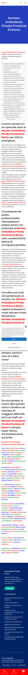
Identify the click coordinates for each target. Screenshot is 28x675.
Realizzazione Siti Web (15, 660)
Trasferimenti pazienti (11, 602)
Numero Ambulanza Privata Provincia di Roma (13, 118)
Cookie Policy (22, 665)
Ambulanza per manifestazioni (13, 622)
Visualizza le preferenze (14, 347)
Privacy (14, 665)
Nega (14, 343)
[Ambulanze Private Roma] (4, 3)
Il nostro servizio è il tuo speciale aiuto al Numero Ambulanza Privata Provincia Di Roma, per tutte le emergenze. (14, 67)
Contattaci (9, 588)
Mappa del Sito (6, 665)
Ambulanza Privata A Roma (12, 624)
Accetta (14, 339)
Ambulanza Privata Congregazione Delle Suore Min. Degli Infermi (13, 612)
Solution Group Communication (14, 662)
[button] (26, 326)
